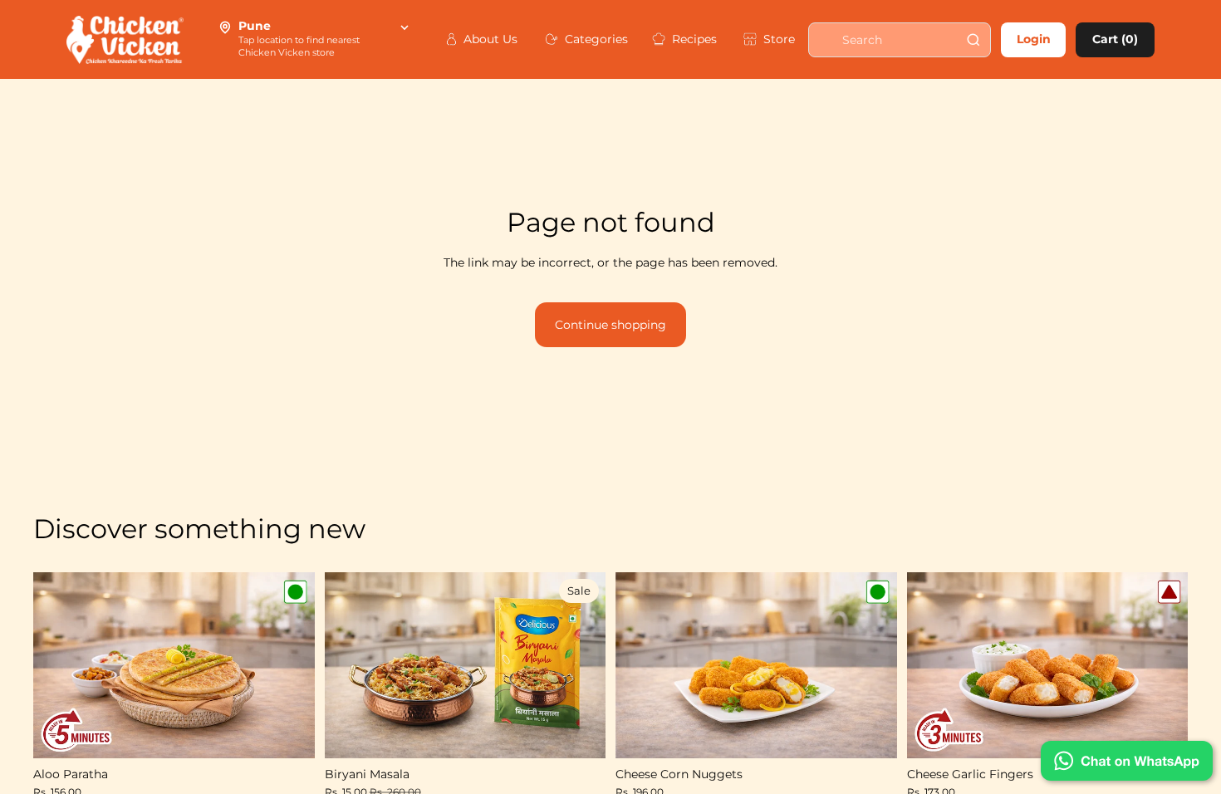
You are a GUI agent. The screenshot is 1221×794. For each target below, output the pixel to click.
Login (1034, 39)
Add (303, 732)
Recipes (690, 39)
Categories (591, 39)
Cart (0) (1115, 39)
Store (775, 39)
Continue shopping (610, 324)
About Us (486, 39)
